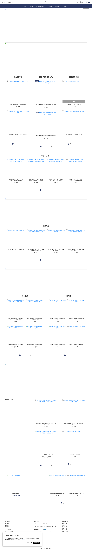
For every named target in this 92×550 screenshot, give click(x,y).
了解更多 (23, 540)
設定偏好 (29, 543)
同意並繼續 (36, 543)
